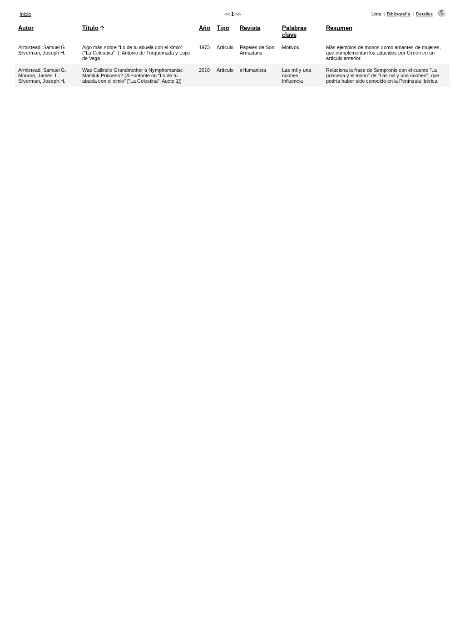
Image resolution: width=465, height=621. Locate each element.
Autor (26, 28)
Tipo (223, 28)
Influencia (292, 81)
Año (204, 28)
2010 (204, 70)
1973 (204, 47)
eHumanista (253, 70)
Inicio (25, 14)
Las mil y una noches (296, 72)
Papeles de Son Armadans (257, 50)
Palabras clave (294, 31)
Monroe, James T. (38, 75)
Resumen (339, 28)
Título (90, 28)
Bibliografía (399, 13)
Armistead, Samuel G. (42, 47)
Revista (250, 28)
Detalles (424, 13)
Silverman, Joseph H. (41, 52)
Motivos (290, 47)
